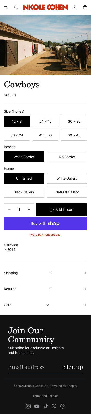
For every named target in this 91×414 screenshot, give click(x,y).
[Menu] (5, 7)
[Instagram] (28, 406)
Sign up (73, 366)
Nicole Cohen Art (36, 386)
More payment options (45, 234)
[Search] (16, 7)
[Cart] (85, 7)
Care (7, 305)
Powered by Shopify (63, 386)
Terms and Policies (45, 396)
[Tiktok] (46, 406)
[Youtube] (37, 406)
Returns (10, 289)
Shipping (11, 273)
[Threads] (63, 406)
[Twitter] (54, 406)
